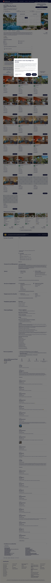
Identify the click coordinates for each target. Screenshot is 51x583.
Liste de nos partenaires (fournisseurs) (19, 71)
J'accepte (34, 74)
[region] (26, 67)
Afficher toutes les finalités (18, 74)
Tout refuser (28, 74)
